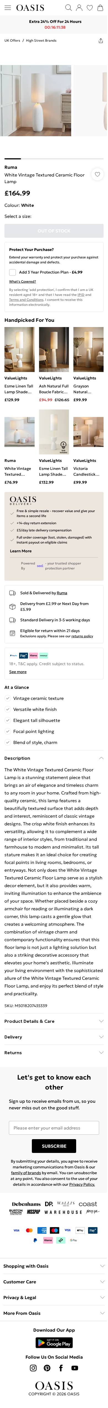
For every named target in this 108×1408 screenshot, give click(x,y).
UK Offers (12, 40)
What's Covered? (22, 277)
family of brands (41, 1172)
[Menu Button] (7, 7)
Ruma (10, 163)
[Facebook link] (59, 1373)
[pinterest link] (45, 1373)
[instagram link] (31, 1373)
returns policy (82, 628)
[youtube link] (73, 1373)
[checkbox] (52, 268)
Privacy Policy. (52, 1189)
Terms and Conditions (26, 295)
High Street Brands (41, 40)
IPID (81, 290)
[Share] (97, 40)
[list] (52, 101)
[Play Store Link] (52, 1347)
